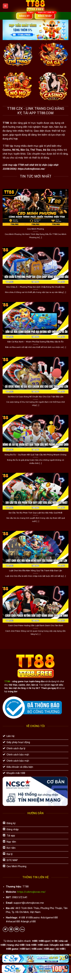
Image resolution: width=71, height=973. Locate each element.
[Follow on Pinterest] (11, 929)
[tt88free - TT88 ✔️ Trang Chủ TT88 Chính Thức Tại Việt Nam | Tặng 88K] (36, 6)
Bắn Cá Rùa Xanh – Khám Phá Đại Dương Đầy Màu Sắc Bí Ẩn (35, 341)
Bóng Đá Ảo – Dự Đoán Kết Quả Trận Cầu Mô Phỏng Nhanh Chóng (35, 454)
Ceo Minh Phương (35, 229)
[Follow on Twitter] (5, 929)
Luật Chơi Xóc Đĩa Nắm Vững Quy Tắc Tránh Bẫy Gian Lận (35, 570)
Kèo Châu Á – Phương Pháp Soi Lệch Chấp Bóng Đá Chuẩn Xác (35, 287)
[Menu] (5, 6)
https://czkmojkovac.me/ (31, 168)
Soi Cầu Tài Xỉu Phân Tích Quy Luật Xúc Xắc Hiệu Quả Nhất (35, 512)
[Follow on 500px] (22, 929)
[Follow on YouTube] (16, 929)
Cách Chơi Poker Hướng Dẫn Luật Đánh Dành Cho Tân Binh (35, 625)
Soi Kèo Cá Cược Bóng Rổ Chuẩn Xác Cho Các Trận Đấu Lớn (35, 396)
